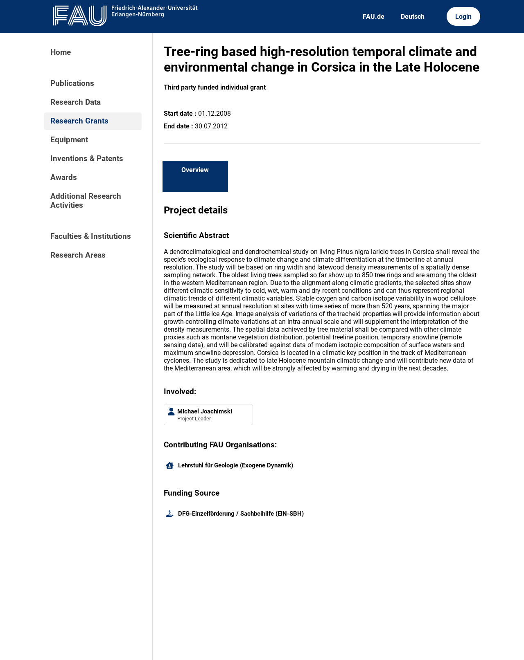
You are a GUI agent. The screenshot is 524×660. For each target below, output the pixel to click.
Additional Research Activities (85, 201)
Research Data (75, 102)
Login (463, 16)
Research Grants (79, 121)
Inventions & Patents (86, 158)
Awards (63, 177)
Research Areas (78, 255)
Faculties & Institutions (90, 236)
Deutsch (413, 16)
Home (60, 52)
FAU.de (373, 16)
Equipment (69, 139)
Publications (72, 83)
